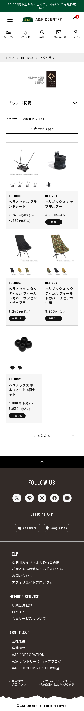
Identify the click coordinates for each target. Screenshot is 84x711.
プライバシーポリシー (60, 681)
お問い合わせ (22, 576)
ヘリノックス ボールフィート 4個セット (23, 390)
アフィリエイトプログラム (32, 582)
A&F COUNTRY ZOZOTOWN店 (36, 668)
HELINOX (27, 57)
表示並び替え (44, 128)
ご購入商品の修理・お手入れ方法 (37, 569)
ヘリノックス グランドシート (23, 204)
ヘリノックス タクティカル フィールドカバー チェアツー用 (59, 295)
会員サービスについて (29, 618)
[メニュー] (10, 19)
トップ (10, 57)
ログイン (18, 612)
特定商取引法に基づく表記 (57, 684)
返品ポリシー (20, 684)
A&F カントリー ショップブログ (36, 661)
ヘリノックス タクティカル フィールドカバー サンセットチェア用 (23, 295)
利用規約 (17, 681)
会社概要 (18, 641)
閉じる (5, 19)
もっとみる (42, 435)
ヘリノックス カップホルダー (59, 204)
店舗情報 (18, 648)
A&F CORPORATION (28, 655)
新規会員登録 (22, 605)
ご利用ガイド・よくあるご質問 (36, 562)
